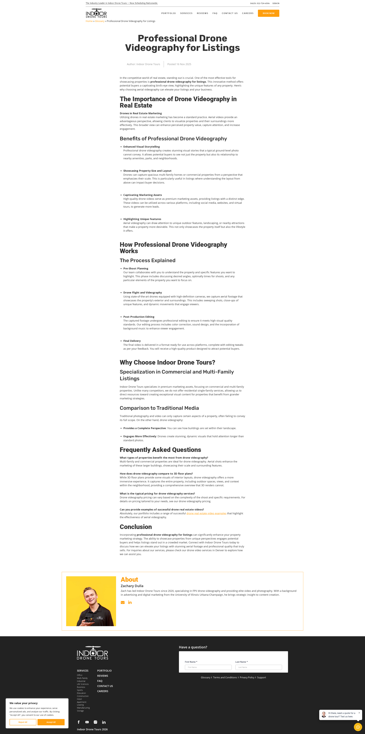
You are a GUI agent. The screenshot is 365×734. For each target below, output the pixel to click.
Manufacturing (83, 707)
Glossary (100, 21)
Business (81, 687)
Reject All (23, 722)
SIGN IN (275, 3)
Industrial (81, 681)
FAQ (215, 13)
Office (79, 675)
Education (81, 693)
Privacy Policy (247, 677)
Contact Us (230, 13)
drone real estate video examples (206, 513)
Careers (248, 13)
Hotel (79, 699)
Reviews (202, 13)
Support (261, 677)
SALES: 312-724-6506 (260, 3)
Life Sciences (83, 684)
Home (89, 21)
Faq (99, 681)
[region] (37, 713)
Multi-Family (82, 678)
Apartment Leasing (81, 703)
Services (186, 13)
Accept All (51, 722)
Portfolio (168, 13)
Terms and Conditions (225, 677)
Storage (80, 710)
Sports (80, 690)
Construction (83, 696)
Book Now (268, 13)
